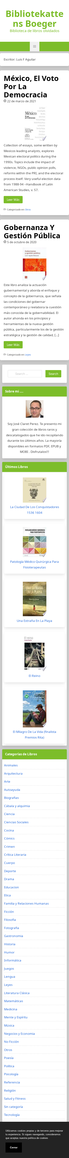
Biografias (11, 798)
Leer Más (13, 200)
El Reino (34, 676)
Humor (9, 952)
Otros (28, 209)
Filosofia (10, 920)
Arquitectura (13, 773)
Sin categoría (13, 1107)
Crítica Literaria (15, 854)
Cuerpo (9, 863)
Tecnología (12, 1115)
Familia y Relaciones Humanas (26, 903)
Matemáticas (13, 1001)
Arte (7, 781)
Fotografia (11, 928)
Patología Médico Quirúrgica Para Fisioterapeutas (34, 564)
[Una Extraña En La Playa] (34, 600)
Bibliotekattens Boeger (34, 18)
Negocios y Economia (19, 1033)
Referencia (12, 1082)
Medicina (10, 1009)
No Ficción (11, 1042)
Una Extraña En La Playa (34, 621)
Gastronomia (13, 936)
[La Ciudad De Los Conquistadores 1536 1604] (34, 490)
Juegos (9, 968)
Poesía (9, 1058)
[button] (34, 46)
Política (9, 1066)
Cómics (9, 838)
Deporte (10, 871)
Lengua (9, 976)
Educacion (11, 887)
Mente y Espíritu (16, 1017)
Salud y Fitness (15, 1098)
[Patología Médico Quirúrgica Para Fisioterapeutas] (34, 543)
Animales (11, 765)
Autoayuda (12, 790)
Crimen (9, 846)
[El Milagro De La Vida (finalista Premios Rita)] (34, 709)
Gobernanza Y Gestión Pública (32, 231)
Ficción (9, 912)
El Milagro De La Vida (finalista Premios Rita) (34, 734)
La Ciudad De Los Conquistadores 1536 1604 (34, 510)
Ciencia (9, 814)
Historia (9, 944)
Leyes (28, 354)
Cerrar (13, 1147)
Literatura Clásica (17, 993)
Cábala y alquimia (17, 806)
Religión (10, 1090)
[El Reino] (34, 654)
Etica (7, 895)
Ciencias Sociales (16, 822)
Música (9, 1025)
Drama (9, 879)
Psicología (11, 1074)
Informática (12, 960)
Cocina (9, 830)
